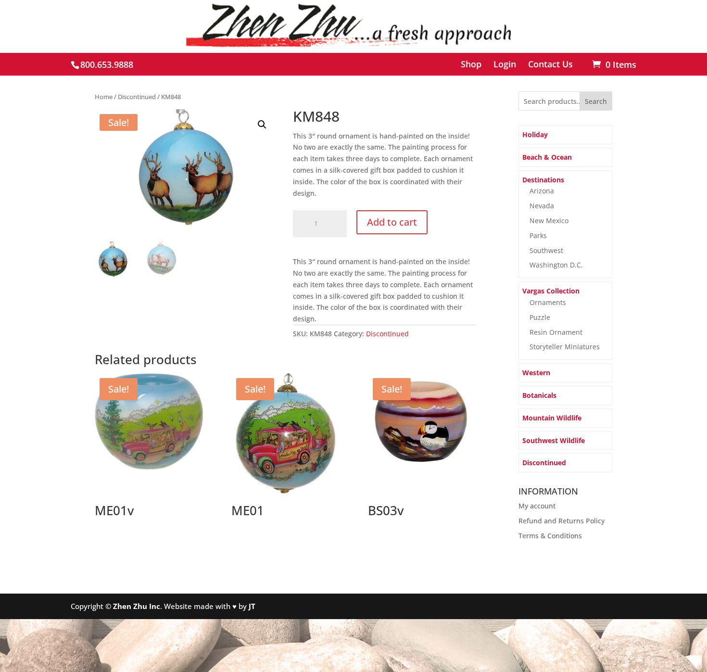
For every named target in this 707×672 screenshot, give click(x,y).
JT (252, 606)
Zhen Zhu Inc (136, 606)
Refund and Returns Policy (561, 520)
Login (504, 65)
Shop (471, 65)
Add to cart (392, 222)
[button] (262, 124)
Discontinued (137, 96)
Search (596, 101)
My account (537, 505)
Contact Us (550, 65)
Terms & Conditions (550, 535)
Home (104, 96)
